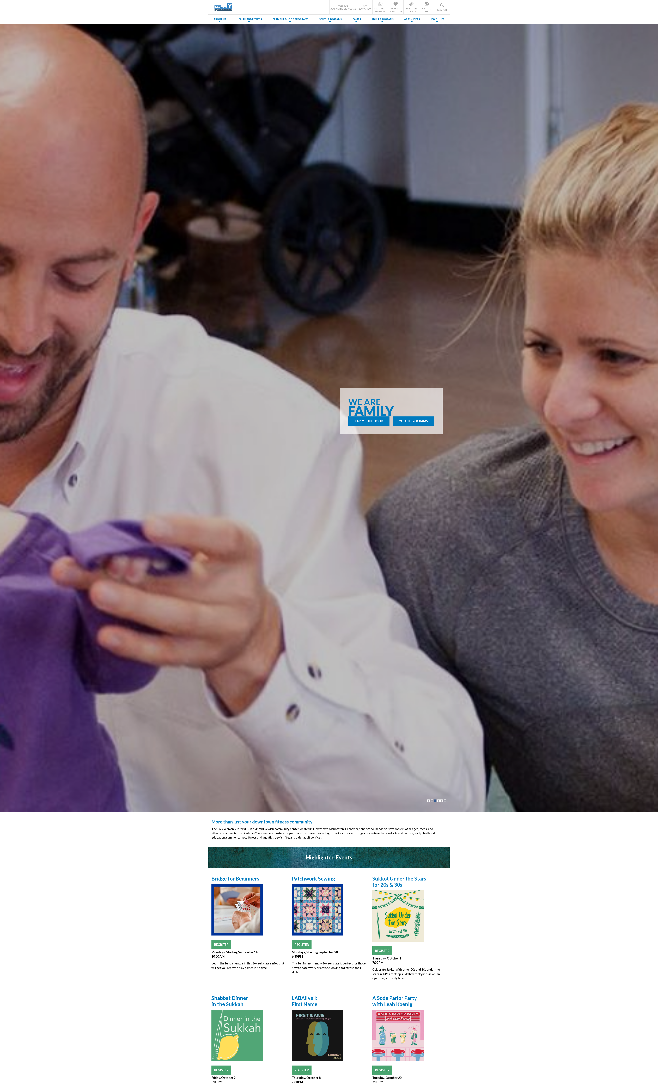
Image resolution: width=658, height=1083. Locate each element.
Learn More (369, 425)
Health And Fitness (249, 19)
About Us (220, 19)
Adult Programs (382, 19)
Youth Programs (330, 19)
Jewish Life (437, 19)
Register (221, 944)
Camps (356, 19)
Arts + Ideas (412, 19)
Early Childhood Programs (290, 19)
